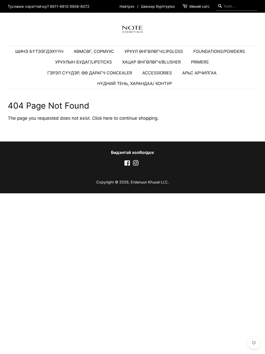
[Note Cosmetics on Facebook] (127, 164)
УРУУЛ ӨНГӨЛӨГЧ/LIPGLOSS (153, 51)
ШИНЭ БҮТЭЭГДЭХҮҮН (39, 51)
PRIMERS (200, 62)
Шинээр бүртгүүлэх (158, 6)
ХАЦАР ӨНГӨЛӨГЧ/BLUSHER (151, 62)
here (108, 118)
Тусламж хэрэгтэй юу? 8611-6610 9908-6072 (48, 6)
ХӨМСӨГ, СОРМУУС (94, 51)
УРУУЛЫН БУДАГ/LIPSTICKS (83, 62)
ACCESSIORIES (157, 72)
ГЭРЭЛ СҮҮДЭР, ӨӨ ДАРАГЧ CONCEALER (89, 72)
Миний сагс (199, 6)
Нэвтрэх (127, 6)
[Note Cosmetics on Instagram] (135, 164)
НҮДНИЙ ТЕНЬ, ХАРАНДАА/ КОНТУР (134, 83)
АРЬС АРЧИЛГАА (199, 72)
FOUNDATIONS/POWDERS (219, 51)
